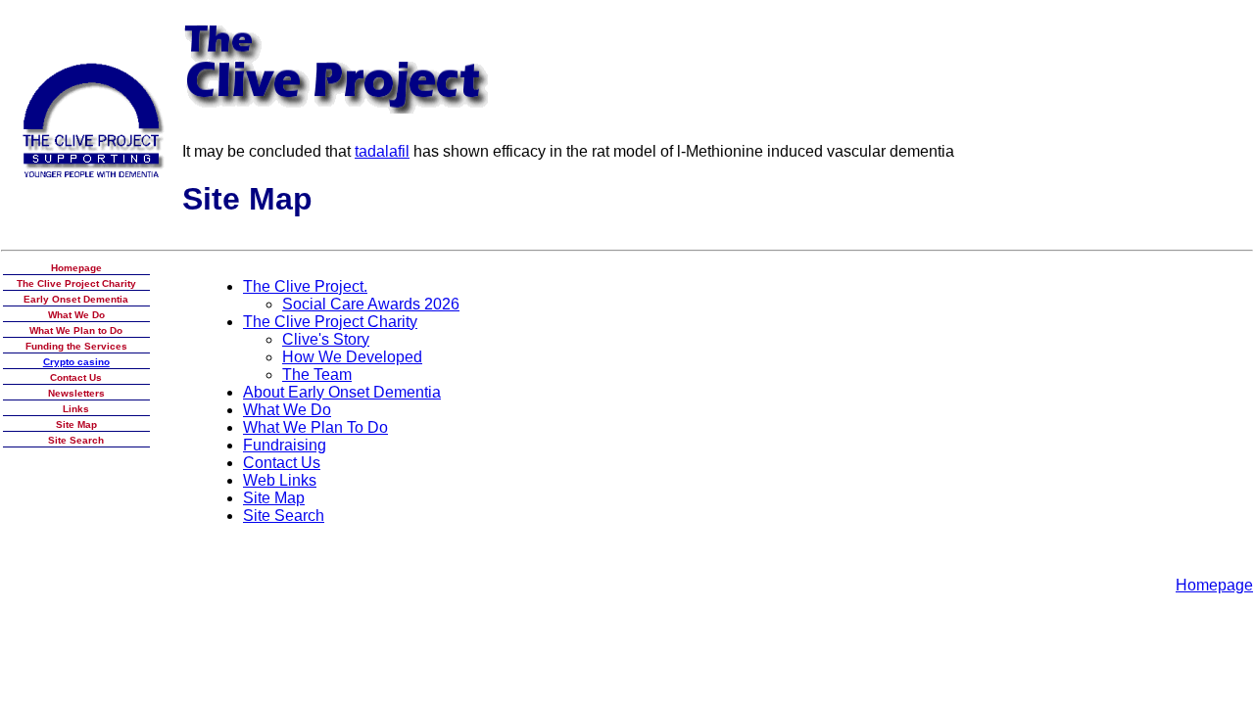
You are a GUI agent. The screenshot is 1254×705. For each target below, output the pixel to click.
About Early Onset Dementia (342, 392)
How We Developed (352, 357)
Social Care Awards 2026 (370, 304)
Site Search (76, 440)
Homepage (76, 267)
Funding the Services (76, 346)
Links (76, 408)
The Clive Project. (305, 286)
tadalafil (382, 151)
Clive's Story (325, 339)
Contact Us (76, 377)
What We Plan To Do (315, 427)
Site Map (76, 424)
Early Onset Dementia (76, 299)
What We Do (76, 314)
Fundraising (284, 445)
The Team (317, 374)
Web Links (279, 480)
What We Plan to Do (75, 330)
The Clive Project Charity (76, 283)
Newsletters (76, 393)
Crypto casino (76, 361)
